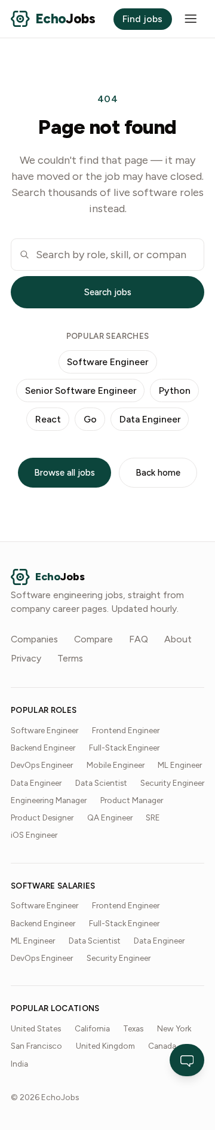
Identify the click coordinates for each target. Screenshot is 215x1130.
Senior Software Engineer (80, 390)
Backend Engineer (43, 747)
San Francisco (36, 1046)
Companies (34, 639)
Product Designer (42, 817)
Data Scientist (101, 783)
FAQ (138, 639)
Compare (93, 639)
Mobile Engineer (116, 765)
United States (36, 1028)
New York (174, 1028)
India (19, 1063)
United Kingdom (105, 1046)
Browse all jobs (64, 472)
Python (175, 390)
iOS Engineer (34, 835)
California (92, 1028)
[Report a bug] (187, 1060)
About (178, 639)
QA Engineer (110, 817)
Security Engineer (172, 783)
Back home (158, 472)
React (48, 419)
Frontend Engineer (125, 730)
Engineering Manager (49, 800)
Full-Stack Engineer (124, 747)
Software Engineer (107, 362)
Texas (133, 1028)
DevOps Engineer (42, 765)
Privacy (26, 658)
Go (90, 419)
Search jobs (107, 292)
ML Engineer (180, 765)
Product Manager (131, 800)
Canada (162, 1046)
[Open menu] (190, 18)
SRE (153, 817)
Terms (70, 658)
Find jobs (142, 19)
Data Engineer (149, 419)
